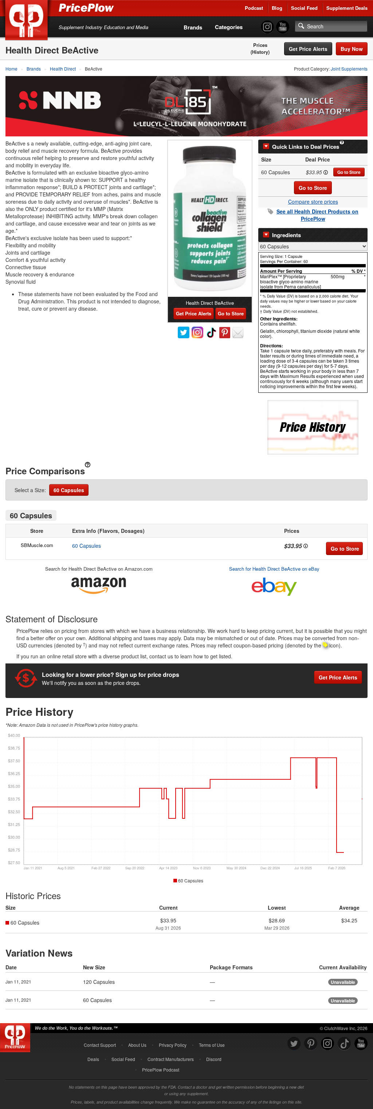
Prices (260, 45)
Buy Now (352, 48)
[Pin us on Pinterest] (310, 1043)
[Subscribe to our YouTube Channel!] (282, 27)
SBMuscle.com (37, 545)
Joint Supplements (349, 68)
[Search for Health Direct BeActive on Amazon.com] (98, 584)
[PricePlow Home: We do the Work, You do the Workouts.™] (27, 21)
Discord (213, 1059)
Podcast (254, 7)
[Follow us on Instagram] (327, 1043)
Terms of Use (212, 1045)
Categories (229, 27)
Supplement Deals (347, 7)
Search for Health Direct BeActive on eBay (274, 568)
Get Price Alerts (308, 48)
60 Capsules (69, 490)
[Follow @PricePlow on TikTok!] (344, 1043)
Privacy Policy (172, 1045)
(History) (260, 52)
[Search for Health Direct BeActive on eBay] (274, 585)
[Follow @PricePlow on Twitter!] (294, 1043)
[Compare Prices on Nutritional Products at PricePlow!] (16, 1036)
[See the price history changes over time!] (312, 426)
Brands (193, 27)
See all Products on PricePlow (317, 215)
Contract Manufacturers (171, 1059)
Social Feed (304, 7)
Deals (93, 1059)
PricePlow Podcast (160, 1069)
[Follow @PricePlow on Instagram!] (267, 27)
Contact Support (100, 1045)
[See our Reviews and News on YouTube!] (361, 1043)
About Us (137, 1045)
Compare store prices (313, 201)
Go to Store (349, 172)
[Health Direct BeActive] (210, 218)
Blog (277, 7)
